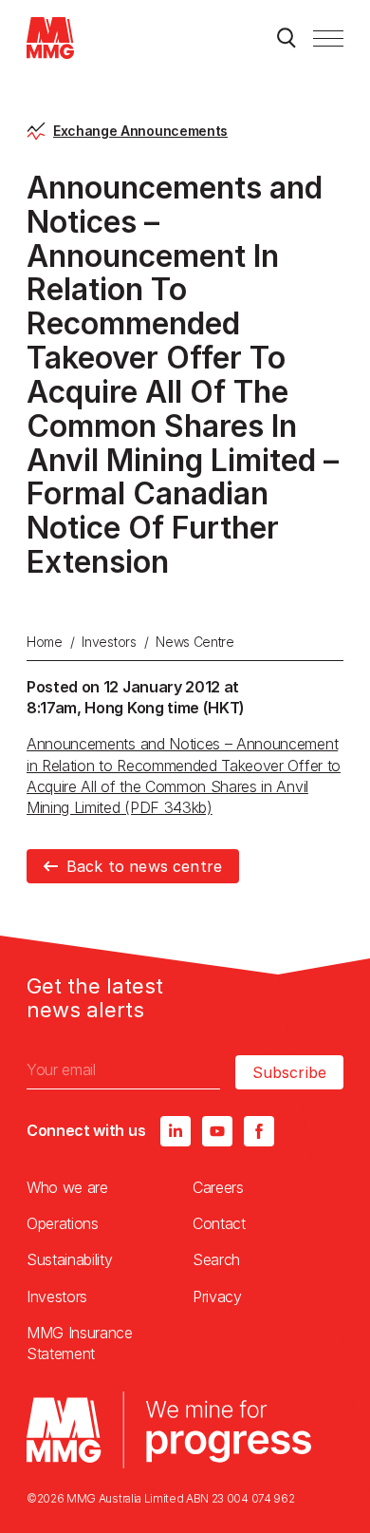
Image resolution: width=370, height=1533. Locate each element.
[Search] (286, 38)
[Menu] (328, 38)
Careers (218, 1187)
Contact (219, 1223)
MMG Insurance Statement (80, 1343)
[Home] (50, 38)
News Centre (194, 642)
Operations (63, 1223)
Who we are (67, 1187)
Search (216, 1259)
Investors (109, 642)
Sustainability (70, 1259)
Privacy (217, 1296)
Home (45, 642)
